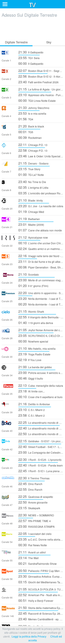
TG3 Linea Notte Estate (37, 100)
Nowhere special (33, 341)
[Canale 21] (8, 220)
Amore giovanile (33, 502)
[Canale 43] (8, 461)
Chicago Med (31, 211)
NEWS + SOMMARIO (36, 515)
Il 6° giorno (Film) (33, 285)
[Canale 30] (8, 350)
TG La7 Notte (31, 174)
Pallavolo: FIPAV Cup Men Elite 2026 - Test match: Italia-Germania (40, 570)
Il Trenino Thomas (34, 477)
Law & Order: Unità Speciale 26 (40, 155)
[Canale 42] (8, 443)
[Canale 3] (8, 91)
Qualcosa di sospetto (35, 496)
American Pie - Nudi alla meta (40, 594)
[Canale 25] (8, 294)
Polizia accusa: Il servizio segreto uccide (40, 372)
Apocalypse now (33, 237)
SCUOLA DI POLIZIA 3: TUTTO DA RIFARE (40, 589)
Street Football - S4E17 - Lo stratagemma (40, 446)
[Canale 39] (8, 406)
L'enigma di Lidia (33, 187)
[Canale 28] (8, 332)
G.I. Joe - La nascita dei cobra (40, 205)
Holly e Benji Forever (35, 600)
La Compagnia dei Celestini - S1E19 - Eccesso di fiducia (40, 452)
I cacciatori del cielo (35, 533)
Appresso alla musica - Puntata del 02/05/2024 (40, 94)
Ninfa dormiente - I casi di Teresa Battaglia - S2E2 (40, 304)
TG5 (25, 131)
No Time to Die (32, 181)
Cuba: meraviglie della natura (40, 385)
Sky (48, 42)
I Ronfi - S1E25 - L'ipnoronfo (40, 459)
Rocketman (30, 137)
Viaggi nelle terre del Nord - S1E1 (40, 255)
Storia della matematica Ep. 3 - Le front (40, 607)
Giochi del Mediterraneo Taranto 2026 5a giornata (40, 581)
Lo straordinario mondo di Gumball (40, 422)
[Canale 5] (8, 128)
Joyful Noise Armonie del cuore (40, 329)
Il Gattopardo (30, 52)
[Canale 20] (8, 202)
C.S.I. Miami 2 (31, 409)
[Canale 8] (8, 183)
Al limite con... (31, 391)
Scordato (28, 274)
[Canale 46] (8, 480)
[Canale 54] (8, 535)
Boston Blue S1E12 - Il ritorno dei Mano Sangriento (40, 76)
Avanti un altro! (32, 552)
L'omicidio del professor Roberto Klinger (40, 193)
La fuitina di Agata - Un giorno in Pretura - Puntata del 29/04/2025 (40, 89)
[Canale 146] (8, 609)
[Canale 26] (8, 313)
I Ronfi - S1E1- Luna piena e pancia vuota (40, 470)
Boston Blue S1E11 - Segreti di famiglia (40, 70)
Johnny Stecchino (33, 107)
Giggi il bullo (30, 378)
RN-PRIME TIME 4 (34, 520)
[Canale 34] (8, 369)
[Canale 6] (8, 146)
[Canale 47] (8, 498)
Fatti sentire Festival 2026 (38, 81)
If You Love (29, 359)
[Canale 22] (8, 239)
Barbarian (29, 218)
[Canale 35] (8, 387)
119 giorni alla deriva (35, 322)
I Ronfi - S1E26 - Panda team (40, 465)
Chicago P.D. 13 (32, 144)
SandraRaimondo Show (37, 563)
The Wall (28, 557)
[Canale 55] (8, 554)
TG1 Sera (29, 57)
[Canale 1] (8, 54)
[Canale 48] (8, 517)
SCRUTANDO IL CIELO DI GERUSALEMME (40, 335)
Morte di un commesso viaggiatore (40, 279)
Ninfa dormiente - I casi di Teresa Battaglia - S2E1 (40, 298)
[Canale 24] (8, 276)
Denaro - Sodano (33, 163)
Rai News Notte (32, 544)
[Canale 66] (8, 591)
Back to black (31, 126)
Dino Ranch (30, 483)
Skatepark (29, 507)
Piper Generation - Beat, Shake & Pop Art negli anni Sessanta (40, 267)
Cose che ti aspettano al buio (40, 396)
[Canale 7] (8, 165)
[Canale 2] (8, 72)
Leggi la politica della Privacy (29, 636)
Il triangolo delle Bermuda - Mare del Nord (40, 316)
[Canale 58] (8, 572)
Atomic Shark (31, 311)
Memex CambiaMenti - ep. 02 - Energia (40, 618)
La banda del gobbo (35, 366)
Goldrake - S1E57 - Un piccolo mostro (40, 440)
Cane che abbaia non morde (40, 230)
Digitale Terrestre (16, 42)
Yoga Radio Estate (34, 354)
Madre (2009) (31, 224)
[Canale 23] (8, 257)
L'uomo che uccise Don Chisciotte (40, 242)
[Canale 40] (8, 424)
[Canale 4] (8, 109)
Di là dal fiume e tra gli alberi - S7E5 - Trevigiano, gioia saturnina (40, 261)
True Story (29, 168)
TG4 (25, 118)
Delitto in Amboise (34, 403)
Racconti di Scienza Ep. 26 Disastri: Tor (40, 613)
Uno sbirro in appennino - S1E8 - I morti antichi (40, 292)
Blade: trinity (30, 200)
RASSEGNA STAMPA (36, 526)
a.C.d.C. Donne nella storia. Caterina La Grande (40, 539)
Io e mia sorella (32, 113)
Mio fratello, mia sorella (37, 348)
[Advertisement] (32, 28)
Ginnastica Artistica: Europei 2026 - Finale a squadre (40, 576)
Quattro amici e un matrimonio (40, 248)
